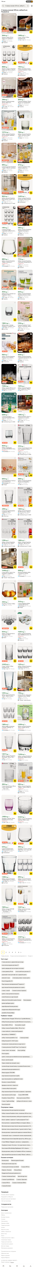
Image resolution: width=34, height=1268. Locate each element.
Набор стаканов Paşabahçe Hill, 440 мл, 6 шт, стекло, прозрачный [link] (24, 511)
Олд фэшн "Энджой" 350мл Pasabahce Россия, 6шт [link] (8, 819)
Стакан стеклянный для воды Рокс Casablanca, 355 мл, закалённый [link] (25, 448)
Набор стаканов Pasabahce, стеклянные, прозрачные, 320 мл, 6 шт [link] (25, 261)
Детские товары (5, 1246)
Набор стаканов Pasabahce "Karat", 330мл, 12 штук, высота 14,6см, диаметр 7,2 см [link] (8, 695)
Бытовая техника (5, 1217)
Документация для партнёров (8, 1198)
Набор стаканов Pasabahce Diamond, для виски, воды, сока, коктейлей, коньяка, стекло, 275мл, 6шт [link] (24, 294)
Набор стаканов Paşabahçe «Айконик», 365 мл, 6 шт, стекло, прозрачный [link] (24, 543)
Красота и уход (5, 1229)
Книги (2, 1235)
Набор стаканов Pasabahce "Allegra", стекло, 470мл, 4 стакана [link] (24, 787)
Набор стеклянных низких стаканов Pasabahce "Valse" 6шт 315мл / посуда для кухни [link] (24, 69)
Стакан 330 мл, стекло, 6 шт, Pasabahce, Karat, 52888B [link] (24, 695)
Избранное (17, 1266)
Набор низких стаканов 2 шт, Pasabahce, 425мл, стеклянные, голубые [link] (9, 294)
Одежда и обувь (5, 1223)
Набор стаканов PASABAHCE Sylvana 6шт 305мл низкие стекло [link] (25, 757)
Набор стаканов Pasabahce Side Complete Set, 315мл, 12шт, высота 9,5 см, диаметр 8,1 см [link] (25, 388)
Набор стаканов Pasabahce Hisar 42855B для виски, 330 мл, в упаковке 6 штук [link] (25, 634)
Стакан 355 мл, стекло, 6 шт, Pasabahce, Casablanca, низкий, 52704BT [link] (8, 573)
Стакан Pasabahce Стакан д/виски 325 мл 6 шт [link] (8, 481)
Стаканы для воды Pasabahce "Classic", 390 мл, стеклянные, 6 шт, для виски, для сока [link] (9, 167)
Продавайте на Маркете (7, 1196)
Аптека (3, 1227)
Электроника (4, 1221)
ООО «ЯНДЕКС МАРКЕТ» (11, 1260)
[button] (32, 6)
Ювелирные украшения (7, 1248)
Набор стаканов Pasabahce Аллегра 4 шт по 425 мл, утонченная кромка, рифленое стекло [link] (8, 357)
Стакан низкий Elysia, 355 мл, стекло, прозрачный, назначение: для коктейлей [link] (9, 787)
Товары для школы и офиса (7, 1237)
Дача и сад (4, 1233)
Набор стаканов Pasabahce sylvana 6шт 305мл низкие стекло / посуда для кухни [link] (24, 199)
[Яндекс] (12, 1262)
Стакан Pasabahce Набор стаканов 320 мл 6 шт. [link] (24, 604)
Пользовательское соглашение (8, 1251)
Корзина (23, 1266)
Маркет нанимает (5, 1255)
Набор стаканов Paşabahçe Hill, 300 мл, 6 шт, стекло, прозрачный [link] (8, 543)
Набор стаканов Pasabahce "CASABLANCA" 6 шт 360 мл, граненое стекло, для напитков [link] (9, 879)
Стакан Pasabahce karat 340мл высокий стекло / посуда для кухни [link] (8, 849)
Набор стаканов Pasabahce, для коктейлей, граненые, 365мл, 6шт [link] (8, 135)
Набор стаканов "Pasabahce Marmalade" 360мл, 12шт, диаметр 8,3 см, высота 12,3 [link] (8, 756)
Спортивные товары (6, 1239)
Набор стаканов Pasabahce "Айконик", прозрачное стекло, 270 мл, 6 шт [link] (8, 939)
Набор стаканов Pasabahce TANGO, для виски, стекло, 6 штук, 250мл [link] (25, 879)
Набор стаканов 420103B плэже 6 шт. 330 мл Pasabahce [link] (8, 909)
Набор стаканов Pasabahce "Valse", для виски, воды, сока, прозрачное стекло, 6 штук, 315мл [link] (24, 135)
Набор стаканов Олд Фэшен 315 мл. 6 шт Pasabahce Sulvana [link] (24, 481)
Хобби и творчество (6, 1231)
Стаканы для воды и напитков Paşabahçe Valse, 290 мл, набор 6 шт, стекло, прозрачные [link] (8, 417)
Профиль (30, 1266)
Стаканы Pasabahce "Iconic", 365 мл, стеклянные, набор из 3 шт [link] (25, 326)
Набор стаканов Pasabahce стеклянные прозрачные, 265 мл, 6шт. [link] (25, 357)
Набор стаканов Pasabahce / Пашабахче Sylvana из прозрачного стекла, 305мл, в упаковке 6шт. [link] (25, 667)
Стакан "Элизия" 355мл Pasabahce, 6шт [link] (23, 38)
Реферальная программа (7, 1207)
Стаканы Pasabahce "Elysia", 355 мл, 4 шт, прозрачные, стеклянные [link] (24, 102)
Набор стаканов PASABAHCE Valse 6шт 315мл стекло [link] (25, 819)
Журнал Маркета (5, 1257)
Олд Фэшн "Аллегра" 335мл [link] (8, 603)
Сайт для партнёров (6, 1201)
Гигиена (3, 1219)
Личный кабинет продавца (7, 1194)
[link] (12, 962)
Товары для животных (6, 1241)
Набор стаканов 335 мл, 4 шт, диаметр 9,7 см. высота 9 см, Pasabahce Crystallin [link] (9, 388)
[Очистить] (28, 6)
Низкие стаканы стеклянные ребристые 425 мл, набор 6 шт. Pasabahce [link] (8, 69)
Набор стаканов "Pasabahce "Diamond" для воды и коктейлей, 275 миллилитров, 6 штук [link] (25, 230)
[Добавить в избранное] (15, 15)
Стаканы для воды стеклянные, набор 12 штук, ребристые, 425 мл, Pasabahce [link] (8, 230)
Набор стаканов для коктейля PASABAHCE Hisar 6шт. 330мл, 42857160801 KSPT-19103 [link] (8, 448)
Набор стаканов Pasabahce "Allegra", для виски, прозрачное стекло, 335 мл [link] (8, 261)
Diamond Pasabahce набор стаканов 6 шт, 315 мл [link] (24, 573)
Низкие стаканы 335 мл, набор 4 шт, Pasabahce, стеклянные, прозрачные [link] (8, 38)
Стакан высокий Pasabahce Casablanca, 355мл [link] (8, 511)
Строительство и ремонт (7, 1244)
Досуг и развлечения (6, 1213)
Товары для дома (5, 1225)
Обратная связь (5, 1253)
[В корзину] (15, 32)
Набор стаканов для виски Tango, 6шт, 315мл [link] (8, 634)
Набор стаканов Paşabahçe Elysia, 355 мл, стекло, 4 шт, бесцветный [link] (8, 199)
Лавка (10, 1266)
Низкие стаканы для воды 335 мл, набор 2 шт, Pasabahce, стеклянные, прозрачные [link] (8, 102)
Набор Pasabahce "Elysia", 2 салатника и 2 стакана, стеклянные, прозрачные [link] (24, 417)
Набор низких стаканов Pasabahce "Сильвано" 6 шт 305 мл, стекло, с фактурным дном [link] (9, 326)
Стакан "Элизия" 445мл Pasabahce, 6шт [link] (7, 667)
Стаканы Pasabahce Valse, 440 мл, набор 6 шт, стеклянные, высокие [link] (24, 167)
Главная (3, 1266)
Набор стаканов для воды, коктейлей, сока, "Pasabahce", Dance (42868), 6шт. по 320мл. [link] (24, 909)
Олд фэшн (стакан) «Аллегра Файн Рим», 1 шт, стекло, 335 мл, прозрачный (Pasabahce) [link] (25, 849)
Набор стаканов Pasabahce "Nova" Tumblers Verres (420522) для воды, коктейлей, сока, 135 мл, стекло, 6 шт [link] (24, 727)
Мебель (3, 1215)
